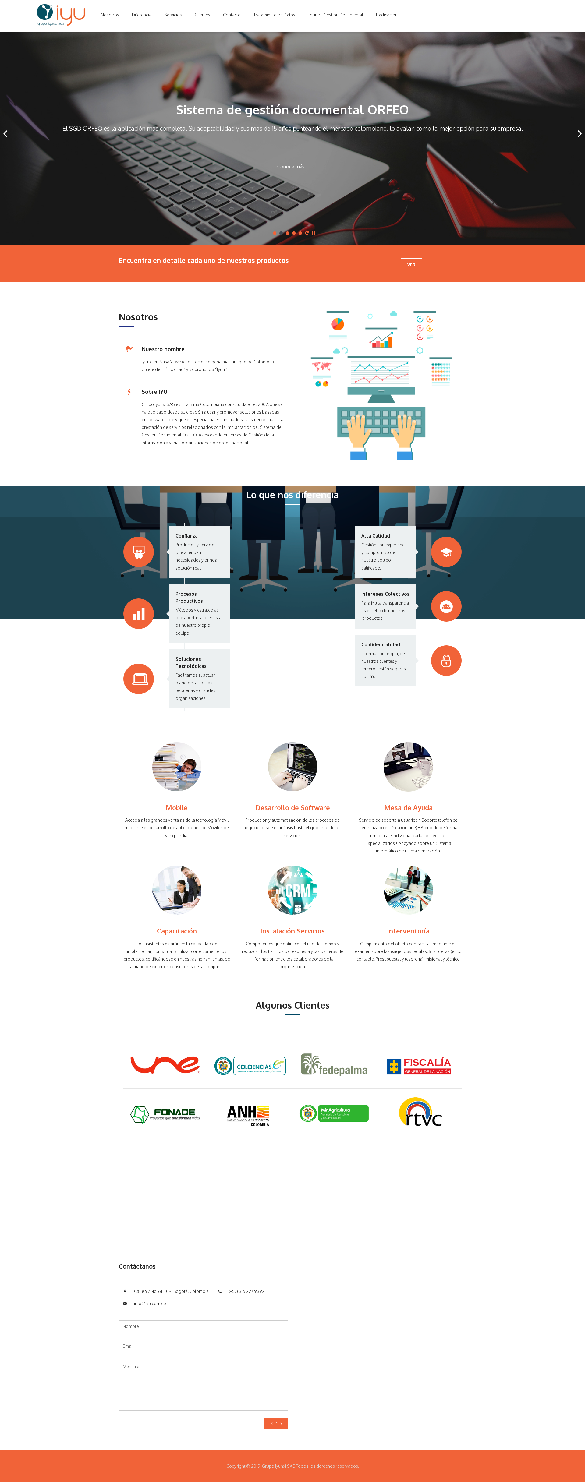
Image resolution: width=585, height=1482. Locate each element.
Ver (411, 264)
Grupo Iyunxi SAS (158, 404)
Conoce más (291, 167)
